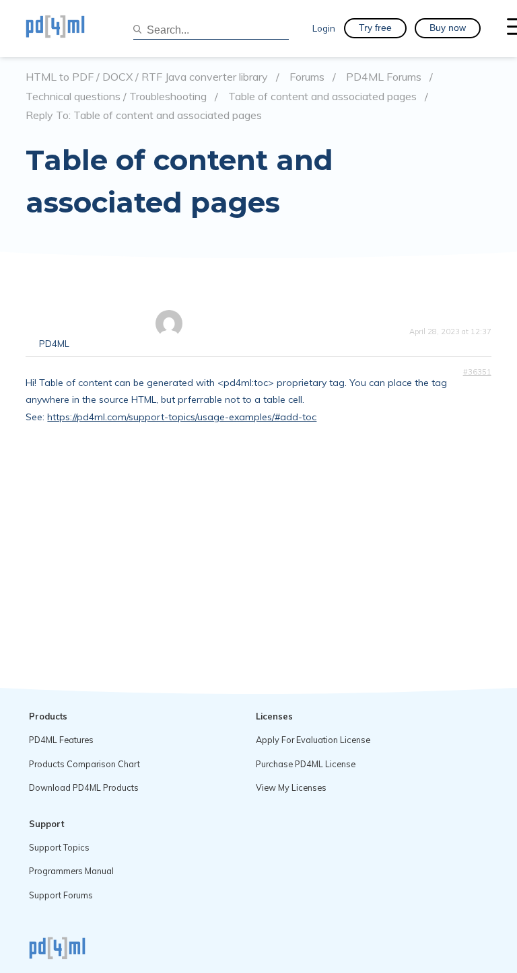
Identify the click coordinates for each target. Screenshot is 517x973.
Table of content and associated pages (322, 96)
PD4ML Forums (383, 77)
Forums (306, 77)
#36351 (477, 372)
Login (323, 28)
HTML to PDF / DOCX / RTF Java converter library (147, 77)
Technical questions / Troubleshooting (116, 96)
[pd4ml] (69, 28)
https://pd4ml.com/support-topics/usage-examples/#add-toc (181, 417)
